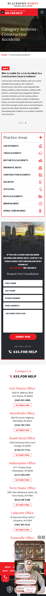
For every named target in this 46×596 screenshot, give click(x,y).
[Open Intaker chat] (18, 594)
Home (4, 54)
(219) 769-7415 (22, 425)
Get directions (22, 405)
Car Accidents (11, 145)
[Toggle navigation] (42, 12)
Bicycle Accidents (13, 196)
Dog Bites (8, 182)
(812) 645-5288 (22, 499)
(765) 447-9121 (22, 524)
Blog (5, 570)
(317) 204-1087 (22, 474)
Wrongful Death (12, 167)
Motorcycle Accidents (15, 160)
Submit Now (23, 336)
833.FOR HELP (13, 13)
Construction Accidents (16, 174)
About (8, 567)
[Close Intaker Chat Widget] (43, 537)
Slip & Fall (9, 189)
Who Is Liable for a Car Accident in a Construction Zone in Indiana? (22, 75)
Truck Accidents (12, 153)
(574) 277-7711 (22, 449)
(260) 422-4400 (22, 400)
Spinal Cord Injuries (14, 210)
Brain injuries (11, 203)
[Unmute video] (29, 562)
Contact (13, 570)
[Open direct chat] (39, 537)
